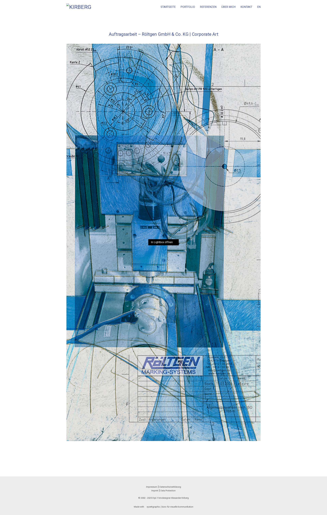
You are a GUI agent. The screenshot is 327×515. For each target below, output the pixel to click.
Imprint (154, 490)
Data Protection (168, 490)
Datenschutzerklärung (170, 487)
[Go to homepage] (79, 6)
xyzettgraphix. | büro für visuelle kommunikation (170, 506)
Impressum (151, 487)
